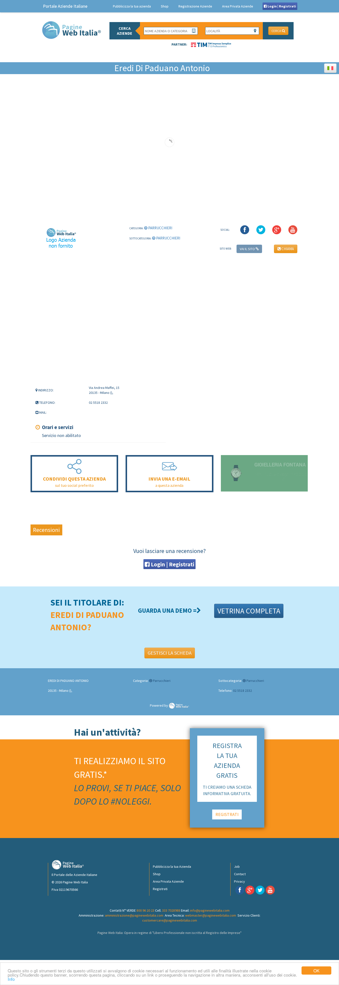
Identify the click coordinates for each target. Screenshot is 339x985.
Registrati (160, 889)
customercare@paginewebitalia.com (169, 920)
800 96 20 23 (145, 910)
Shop (165, 6)
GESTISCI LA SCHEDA (170, 653)
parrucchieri (159, 228)
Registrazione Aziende (195, 6)
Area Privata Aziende (237, 6)
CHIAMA (287, 248)
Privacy (239, 881)
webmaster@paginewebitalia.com (210, 915)
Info (11, 979)
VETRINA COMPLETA (248, 610)
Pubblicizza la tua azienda (132, 6)
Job (237, 866)
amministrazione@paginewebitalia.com (134, 915)
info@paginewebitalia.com (210, 910)
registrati (226, 814)
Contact (240, 874)
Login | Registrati (281, 6)
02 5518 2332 (242, 690)
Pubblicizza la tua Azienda (172, 866)
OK (316, 970)
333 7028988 (171, 910)
